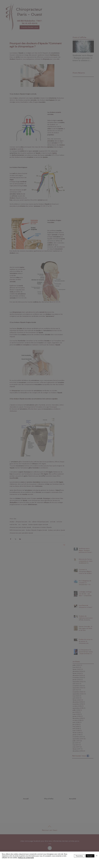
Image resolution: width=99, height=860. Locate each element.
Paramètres (79, 856)
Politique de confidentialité (26, 858)
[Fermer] (97, 855)
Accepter (90, 856)
